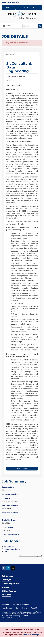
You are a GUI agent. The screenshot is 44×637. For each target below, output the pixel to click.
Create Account (27, 7)
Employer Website (10, 494)
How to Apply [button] (22, 469)
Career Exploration (11, 583)
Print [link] (6, 552)
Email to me (9, 547)
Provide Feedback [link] (12, 549)
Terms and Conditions (21, 604)
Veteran (6, 587)
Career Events (21, 608)
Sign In (7, 7)
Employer (6, 580)
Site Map (5, 604)
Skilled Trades (9, 591)
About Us (6, 595)
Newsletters (7, 608)
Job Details (10, 54)
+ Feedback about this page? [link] (30, 556)
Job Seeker (7, 576)
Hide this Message (31, 635)
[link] (22, 15)
